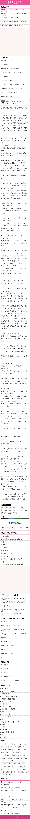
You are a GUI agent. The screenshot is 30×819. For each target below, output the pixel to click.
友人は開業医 (5, 64)
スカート (20, 507)
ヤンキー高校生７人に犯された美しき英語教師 (13, 22)
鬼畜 (27, 772)
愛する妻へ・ (5, 547)
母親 (24, 755)
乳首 (7, 772)
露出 (2, 747)
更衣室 (19, 755)
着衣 (24, 747)
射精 (2, 760)
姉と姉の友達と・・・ (7, 606)
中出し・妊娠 (7, 504)
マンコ (7, 769)
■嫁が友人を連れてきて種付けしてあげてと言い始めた (14, 598)
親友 (26, 758)
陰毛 (11, 772)
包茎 (23, 772)
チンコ (15, 766)
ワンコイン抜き (5, 76)
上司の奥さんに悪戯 (6, 80)
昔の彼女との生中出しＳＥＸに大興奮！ (12, 88)
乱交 (3, 727)
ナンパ (7, 760)
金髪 (11, 747)
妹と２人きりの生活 (8, 527)
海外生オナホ (5, 542)
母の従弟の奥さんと (6, 676)
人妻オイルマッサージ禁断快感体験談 (11, 614)
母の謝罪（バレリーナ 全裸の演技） (11, 680)
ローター (22, 760)
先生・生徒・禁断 (8, 691)
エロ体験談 (17, 817)
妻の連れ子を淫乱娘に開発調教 (10, 813)
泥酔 (3, 724)
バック (5, 510)
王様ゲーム (4, 774)
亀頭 (25, 766)
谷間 (2, 772)
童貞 (19, 772)
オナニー (5, 719)
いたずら (6, 507)
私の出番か (4, 556)
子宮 (12, 769)
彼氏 (5, 513)
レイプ (3, 744)
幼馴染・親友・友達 (8, 699)
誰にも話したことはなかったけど (10, 60)
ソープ (23, 763)
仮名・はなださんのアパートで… (10, 92)
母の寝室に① (5, 669)
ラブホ (22, 752)
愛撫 (12, 760)
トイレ (3, 755)
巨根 (2, 769)
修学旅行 (9, 755)
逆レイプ (9, 744)
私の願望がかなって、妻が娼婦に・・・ (12, 68)
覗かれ (25, 744)
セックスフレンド (8, 706)
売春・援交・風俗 (8, 732)
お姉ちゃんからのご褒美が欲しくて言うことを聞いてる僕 (14, 809)
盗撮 (21, 744)
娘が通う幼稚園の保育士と (8, 645)
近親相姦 (5, 729)
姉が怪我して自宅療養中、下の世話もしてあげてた (15, 560)
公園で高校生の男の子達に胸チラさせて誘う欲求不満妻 (13, 10)
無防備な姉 (4, 649)
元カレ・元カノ (7, 701)
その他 (4, 737)
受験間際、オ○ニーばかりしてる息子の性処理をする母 (14, 14)
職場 (2, 752)
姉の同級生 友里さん (7, 653)
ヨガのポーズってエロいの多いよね (12, 539)
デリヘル (3, 766)
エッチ (13, 507)
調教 (7, 747)
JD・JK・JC (6, 689)
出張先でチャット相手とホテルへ (10, 17)
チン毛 (20, 766)
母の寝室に (4, 672)
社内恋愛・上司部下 (8, 709)
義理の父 (3, 758)
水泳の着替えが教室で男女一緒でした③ (12, 25)
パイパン (17, 769)
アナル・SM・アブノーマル (11, 722)
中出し (20, 510)
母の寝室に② (5, 665)
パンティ (3, 763)
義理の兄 (10, 758)
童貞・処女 (5, 712)
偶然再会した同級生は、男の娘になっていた (13, 84)
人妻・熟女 (5, 704)
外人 (3, 734)
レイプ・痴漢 (6, 717)
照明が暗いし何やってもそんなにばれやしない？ (13, 73)
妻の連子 (3, 637)
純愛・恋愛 (5, 694)
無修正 (10, 774)
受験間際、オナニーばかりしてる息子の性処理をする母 (13, 634)
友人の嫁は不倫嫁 (6, 553)
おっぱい (23, 769)
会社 (26, 510)
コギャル (20, 749)
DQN (14, 749)
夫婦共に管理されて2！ (8, 550)
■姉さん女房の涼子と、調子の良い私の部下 (13, 602)
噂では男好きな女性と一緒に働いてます (13, 805)
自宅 (14, 755)
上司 (22, 758)
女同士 (15, 747)
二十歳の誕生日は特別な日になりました (13, 565)
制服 (20, 747)
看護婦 (9, 749)
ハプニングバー (10, 752)
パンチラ (12, 510)
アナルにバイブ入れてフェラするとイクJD (23, 527)
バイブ (16, 760)
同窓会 (17, 752)
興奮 (16, 513)
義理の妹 (16, 758)
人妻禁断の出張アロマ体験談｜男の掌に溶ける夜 (13, 610)
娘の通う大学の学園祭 (7, 96)
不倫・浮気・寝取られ (9, 696)
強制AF (3, 545)
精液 (10, 513)
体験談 (9, 766)
